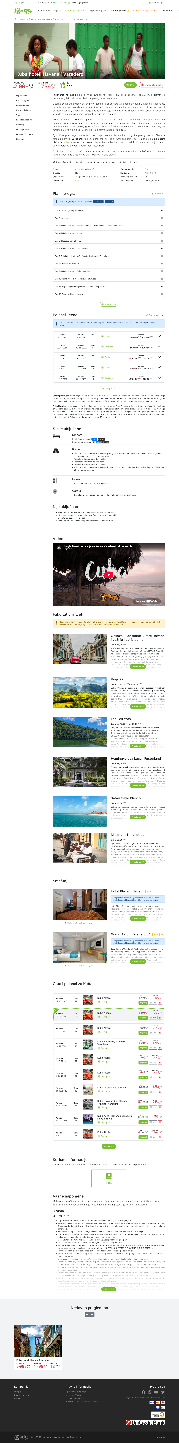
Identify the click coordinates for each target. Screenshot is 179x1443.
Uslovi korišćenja (73, 1395)
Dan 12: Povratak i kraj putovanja (69, 294)
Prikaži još (107, 388)
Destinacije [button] (42, 10)
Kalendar (167, 10)
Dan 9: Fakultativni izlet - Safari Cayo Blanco (74, 271)
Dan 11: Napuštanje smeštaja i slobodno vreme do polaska (80, 286)
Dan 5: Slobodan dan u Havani (68, 241)
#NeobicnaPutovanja (142, 1398)
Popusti (57, 10)
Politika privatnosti (74, 1398)
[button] (23, 3)
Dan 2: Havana (61, 218)
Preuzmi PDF (110, 304)
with (160, 1437)
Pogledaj (143, 1003)
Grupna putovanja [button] (74, 10)
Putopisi (17, 1392)
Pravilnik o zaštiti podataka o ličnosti (82, 1401)
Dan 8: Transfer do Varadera (67, 263)
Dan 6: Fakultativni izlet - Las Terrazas (71, 248)
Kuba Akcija (104, 998)
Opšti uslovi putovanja (76, 1392)
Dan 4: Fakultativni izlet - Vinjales (69, 233)
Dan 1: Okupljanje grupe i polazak (69, 210)
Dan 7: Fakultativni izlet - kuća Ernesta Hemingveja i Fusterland (82, 256)
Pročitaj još (137, 667)
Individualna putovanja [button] (145, 10)
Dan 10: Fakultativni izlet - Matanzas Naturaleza (75, 279)
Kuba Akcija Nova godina (111, 1087)
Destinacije (24, 19)
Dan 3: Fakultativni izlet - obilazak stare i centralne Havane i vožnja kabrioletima (89, 225)
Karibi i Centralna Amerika (41, 19)
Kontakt (17, 1398)
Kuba (57, 19)
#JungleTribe (129, 1398)
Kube (66, 142)
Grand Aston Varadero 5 (83, 442)
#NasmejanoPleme (158, 1398)
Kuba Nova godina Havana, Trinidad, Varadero (112, 1102)
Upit (132, 85)
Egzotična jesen (98, 10)
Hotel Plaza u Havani (81, 439)
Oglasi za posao (21, 1395)
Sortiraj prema (155, 315)
